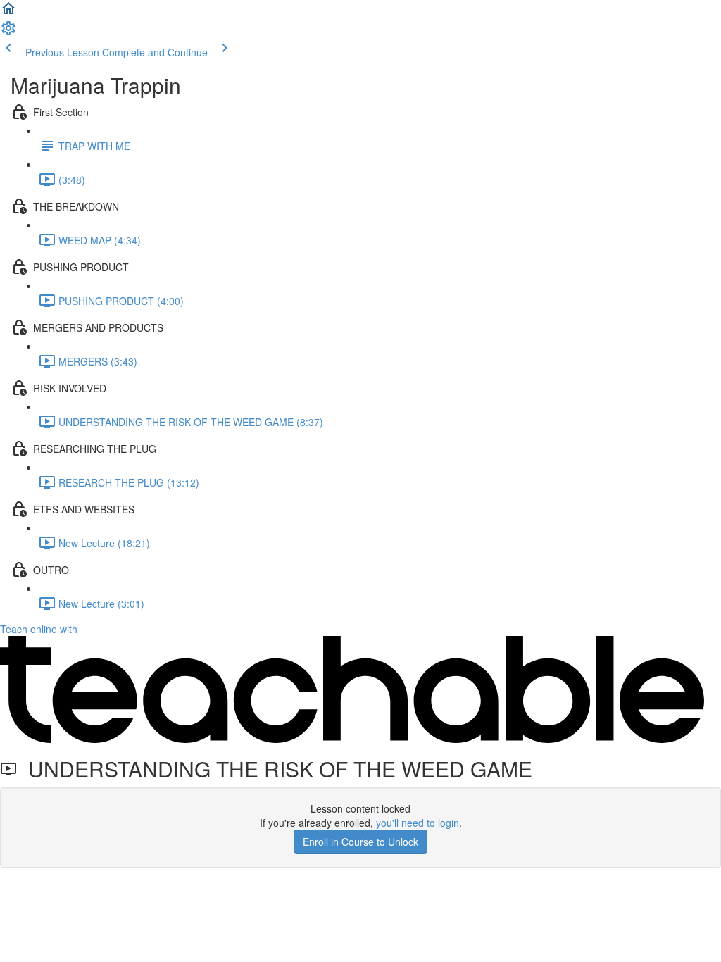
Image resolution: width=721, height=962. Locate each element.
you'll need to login (417, 823)
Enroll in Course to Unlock (360, 842)
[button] (8, 13)
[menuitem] (8, 32)
